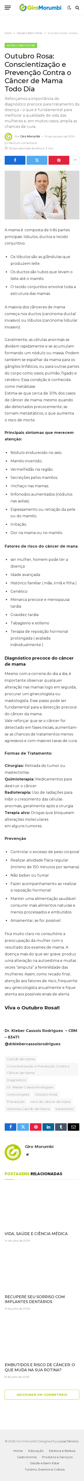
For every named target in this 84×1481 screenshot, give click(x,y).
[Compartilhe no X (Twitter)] (37, 160)
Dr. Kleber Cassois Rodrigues (30, 1087)
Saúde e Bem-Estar (29, 33)
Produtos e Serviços (57, 1457)
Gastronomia (27, 1457)
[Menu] (8, 7)
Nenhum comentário (23, 143)
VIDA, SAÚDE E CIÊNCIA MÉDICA (36, 1234)
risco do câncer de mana (50, 1101)
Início (8, 33)
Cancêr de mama (21, 1059)
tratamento (65, 1109)
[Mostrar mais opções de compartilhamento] (74, 160)
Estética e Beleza (62, 1451)
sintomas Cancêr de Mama (28, 1109)
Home (18, 1451)
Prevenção (16, 1101)
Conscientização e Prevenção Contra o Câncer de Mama (38, 1069)
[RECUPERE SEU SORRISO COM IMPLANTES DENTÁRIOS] (42, 1270)
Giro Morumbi (30, 136)
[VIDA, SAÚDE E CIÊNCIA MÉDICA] (42, 1207)
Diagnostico (16, 1080)
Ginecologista (18, 1094)
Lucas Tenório (68, 1441)
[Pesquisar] (76, 7)
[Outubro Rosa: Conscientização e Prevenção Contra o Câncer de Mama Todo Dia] (42, 195)
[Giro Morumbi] (40, 7)
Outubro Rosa (46, 1094)
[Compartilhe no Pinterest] (59, 160)
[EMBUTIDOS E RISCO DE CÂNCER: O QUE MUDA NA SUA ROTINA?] (42, 1338)
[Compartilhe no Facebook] (15, 160)
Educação (36, 1451)
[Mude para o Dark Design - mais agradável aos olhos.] (69, 8)
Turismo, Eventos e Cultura (45, 1469)
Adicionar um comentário (42, 1394)
